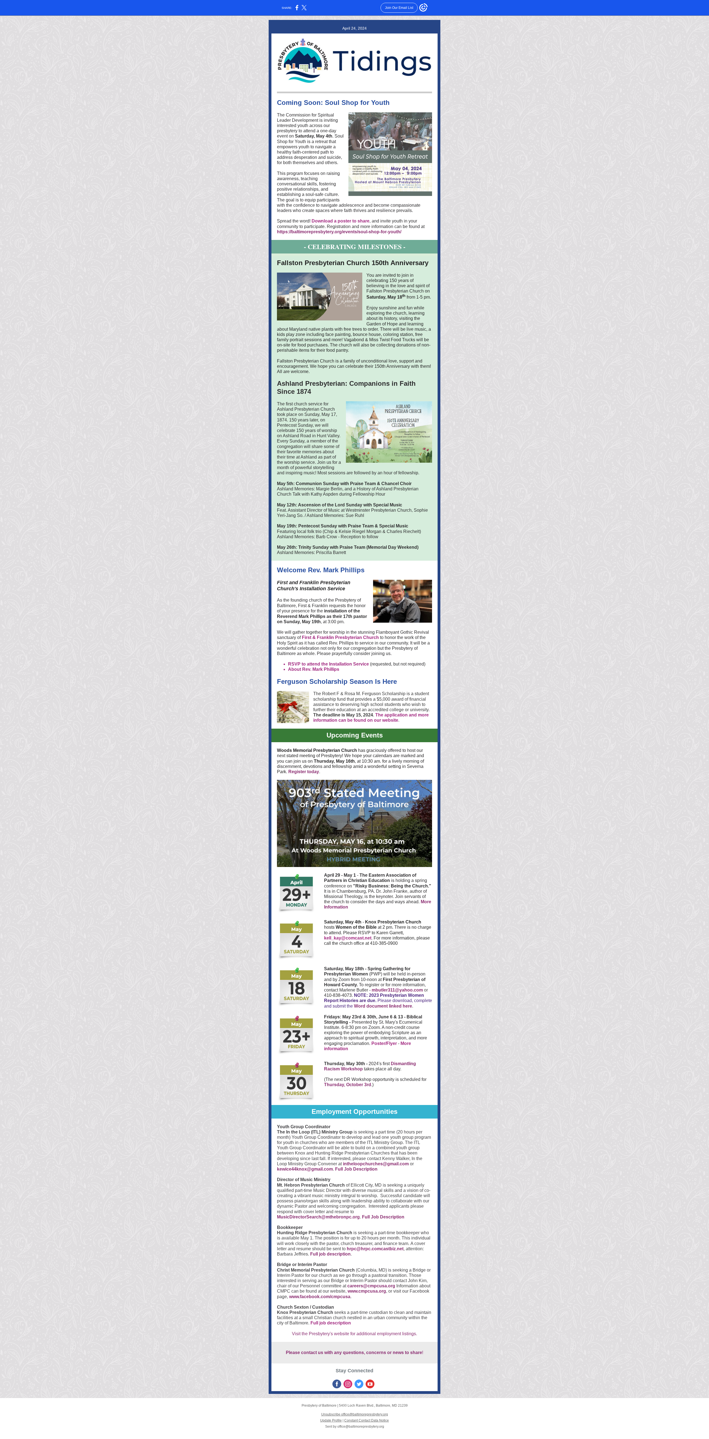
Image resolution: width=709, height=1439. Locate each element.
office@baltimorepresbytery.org (360, 1426)
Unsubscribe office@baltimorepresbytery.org (354, 1414)
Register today (303, 771)
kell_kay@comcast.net (347, 938)
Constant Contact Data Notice (366, 1420)
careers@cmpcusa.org (371, 1285)
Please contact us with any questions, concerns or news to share (354, 1352)
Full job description (330, 1254)
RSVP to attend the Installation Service (328, 664)
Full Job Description (356, 1169)
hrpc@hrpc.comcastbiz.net (375, 1248)
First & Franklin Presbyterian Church (340, 637)
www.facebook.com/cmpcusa (319, 1296)
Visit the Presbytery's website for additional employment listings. (354, 1333)
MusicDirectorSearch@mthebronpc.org (318, 1217)
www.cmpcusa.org (367, 1291)
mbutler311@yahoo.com (397, 990)
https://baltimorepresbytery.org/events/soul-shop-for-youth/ (339, 231)
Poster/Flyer (384, 1043)
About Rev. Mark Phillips (313, 669)
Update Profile (331, 1420)
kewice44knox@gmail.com (305, 1169)
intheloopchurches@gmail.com (376, 1163)
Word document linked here (383, 1006)
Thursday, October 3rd (347, 1084)
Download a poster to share (340, 221)
